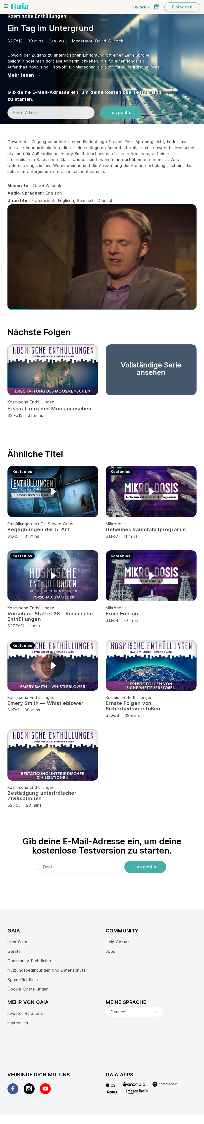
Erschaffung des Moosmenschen (49, 409)
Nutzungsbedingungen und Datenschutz (46, 970)
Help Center (117, 941)
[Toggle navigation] (6, 6)
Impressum (17, 1022)
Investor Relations (25, 1013)
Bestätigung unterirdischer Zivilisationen (42, 795)
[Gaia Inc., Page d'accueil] (20, 6)
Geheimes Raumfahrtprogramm (146, 529)
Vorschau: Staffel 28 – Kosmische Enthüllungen (50, 616)
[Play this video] (53, 491)
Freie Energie (123, 614)
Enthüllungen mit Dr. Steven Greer (40, 523)
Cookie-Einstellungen (28, 989)
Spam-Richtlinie (22, 979)
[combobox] (134, 1012)
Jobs (110, 951)
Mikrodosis (116, 523)
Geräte (14, 951)
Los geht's (120, 112)
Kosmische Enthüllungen (36, 16)
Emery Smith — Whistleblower (45, 703)
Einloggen (182, 6)
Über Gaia (17, 941)
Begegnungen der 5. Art (38, 529)
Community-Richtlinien (29, 960)
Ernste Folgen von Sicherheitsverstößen (133, 706)
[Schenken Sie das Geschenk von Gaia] (156, 6)
